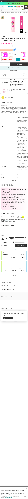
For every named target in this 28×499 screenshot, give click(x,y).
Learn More (7, 220)
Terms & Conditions (11, 91)
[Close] (26, 488)
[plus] (7, 64)
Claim (18, 59)
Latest (5, 249)
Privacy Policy (8, 497)
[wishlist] (14, 40)
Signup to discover (7, 318)
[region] (14, 492)
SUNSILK (4, 36)
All (2, 249)
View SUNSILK (6, 289)
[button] (26, 7)
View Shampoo (6, 286)
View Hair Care (7, 282)
